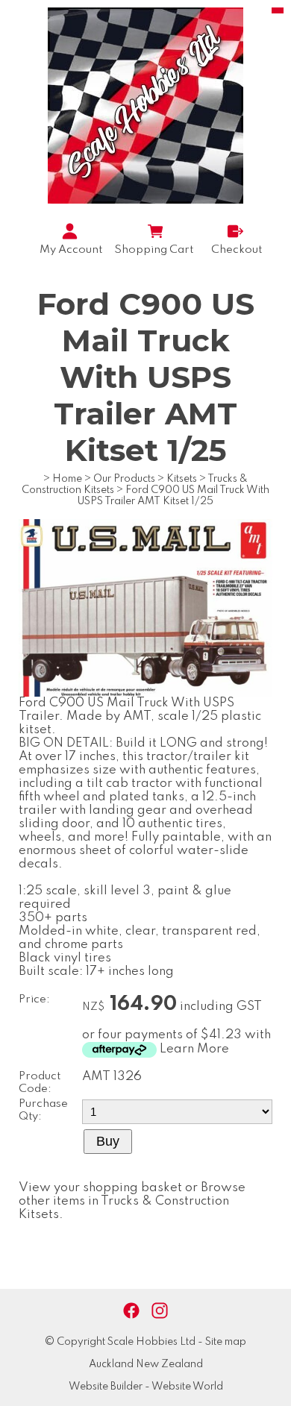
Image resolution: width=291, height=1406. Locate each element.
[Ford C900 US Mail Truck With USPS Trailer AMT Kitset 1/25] (145, 693)
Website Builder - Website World (146, 1386)
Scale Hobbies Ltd (151, 1342)
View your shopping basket (100, 1187)
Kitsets (181, 479)
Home (67, 479)
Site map (225, 1342)
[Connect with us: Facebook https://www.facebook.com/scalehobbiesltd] (131, 1311)
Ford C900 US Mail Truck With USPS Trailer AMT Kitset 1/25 (173, 495)
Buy (107, 1141)
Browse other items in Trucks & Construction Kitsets (132, 1201)
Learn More (194, 1049)
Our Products (124, 479)
